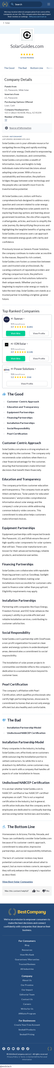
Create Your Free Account (27, 1025)
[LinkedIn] (22, 1048)
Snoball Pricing (27, 1034)
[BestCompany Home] (5, 4)
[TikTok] (27, 1048)
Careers (27, 1004)
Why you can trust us (37, 16)
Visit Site (15, 333)
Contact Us (27, 999)
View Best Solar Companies (17, 881)
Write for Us (27, 1008)
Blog (27, 945)
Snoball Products (27, 1029)
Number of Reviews (14, 117)
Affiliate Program (27, 1013)
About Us (27, 980)
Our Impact (27, 989)
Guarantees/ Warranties (27, 959)
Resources (27, 950)
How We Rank (27, 954)
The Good (9, 67)
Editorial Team (27, 994)
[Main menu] (49, 4)
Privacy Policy (12, 1057)
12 (6, 119)
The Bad (22, 67)
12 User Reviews (27, 57)
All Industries (27, 969)
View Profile (39, 333)
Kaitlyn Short (16, 136)
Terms (23, 1057)
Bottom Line (36, 67)
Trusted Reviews (27, 964)
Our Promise (27, 985)
